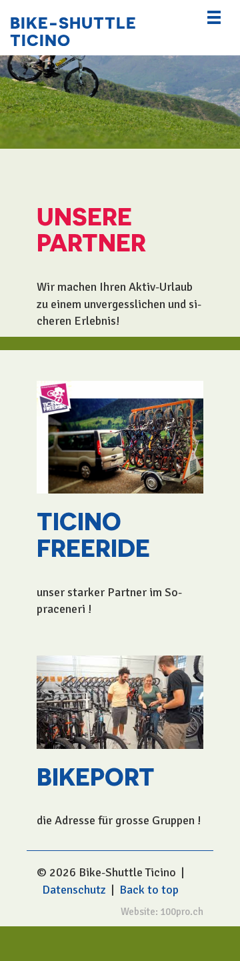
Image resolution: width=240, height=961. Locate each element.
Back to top (149, 889)
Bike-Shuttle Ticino (73, 30)
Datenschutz (74, 889)
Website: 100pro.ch (162, 912)
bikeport (96, 775)
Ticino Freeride (93, 533)
